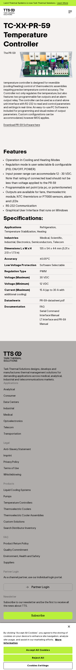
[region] (38, 646)
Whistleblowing (12, 474)
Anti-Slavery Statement (17, 449)
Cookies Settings (38, 666)
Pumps (7, 496)
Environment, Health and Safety (22, 556)
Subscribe (38, 615)
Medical (8, 415)
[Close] (69, 626)
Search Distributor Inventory (20, 528)
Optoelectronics (13, 421)
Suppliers (9, 562)
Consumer (10, 396)
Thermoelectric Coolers (17, 509)
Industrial (9, 408)
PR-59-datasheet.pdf (52, 300)
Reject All (38, 658)
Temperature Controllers (18, 503)
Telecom (9, 427)
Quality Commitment (16, 550)
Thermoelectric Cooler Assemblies (24, 515)
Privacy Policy (11, 462)
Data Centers (11, 402)
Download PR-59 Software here (22, 125)
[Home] (9, 12)
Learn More (62, 3)
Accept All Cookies (38, 650)
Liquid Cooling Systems (17, 490)
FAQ (42, 307)
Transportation (12, 434)
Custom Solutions (14, 522)
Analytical (9, 389)
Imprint (8, 455)
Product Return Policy (16, 543)
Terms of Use (11, 468)
